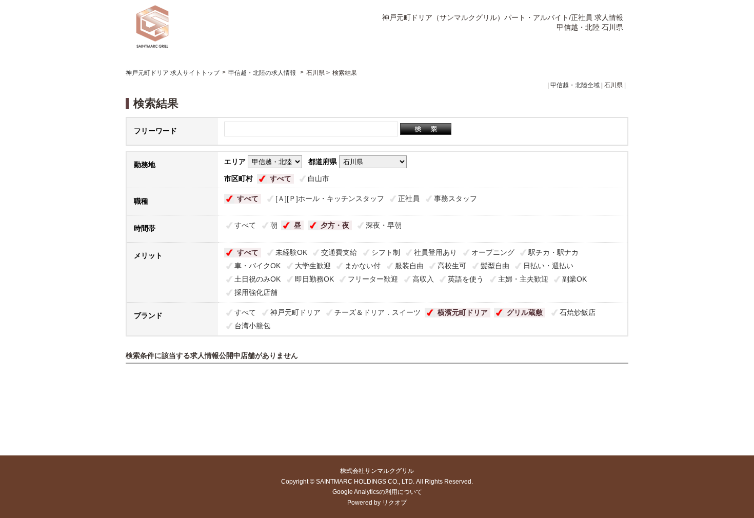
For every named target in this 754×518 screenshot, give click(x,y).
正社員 (409, 198)
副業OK (574, 279)
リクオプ (394, 502)
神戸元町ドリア (295, 312)
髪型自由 (495, 266)
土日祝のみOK (257, 279)
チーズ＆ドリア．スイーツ (377, 312)
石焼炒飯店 (578, 312)
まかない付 (363, 266)
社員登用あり (435, 252)
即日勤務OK (314, 279)
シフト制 (385, 252)
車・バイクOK (257, 266)
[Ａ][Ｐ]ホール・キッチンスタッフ (329, 198)
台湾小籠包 (252, 326)
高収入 (423, 279)
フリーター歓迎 (373, 279)
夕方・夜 (335, 225)
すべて (280, 178)
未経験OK (291, 252)
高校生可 (452, 266)
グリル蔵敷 (525, 312)
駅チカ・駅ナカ (553, 252)
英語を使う (466, 279)
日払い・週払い (548, 266)
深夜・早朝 (384, 225)
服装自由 (409, 266)
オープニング (492, 252)
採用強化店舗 (255, 292)
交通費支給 (339, 252)
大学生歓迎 (313, 266)
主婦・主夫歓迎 (523, 279)
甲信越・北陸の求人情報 (262, 72)
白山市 (318, 178)
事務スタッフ (455, 198)
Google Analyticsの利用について (377, 491)
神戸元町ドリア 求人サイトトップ (173, 72)
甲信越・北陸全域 (575, 85)
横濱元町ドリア (463, 312)
